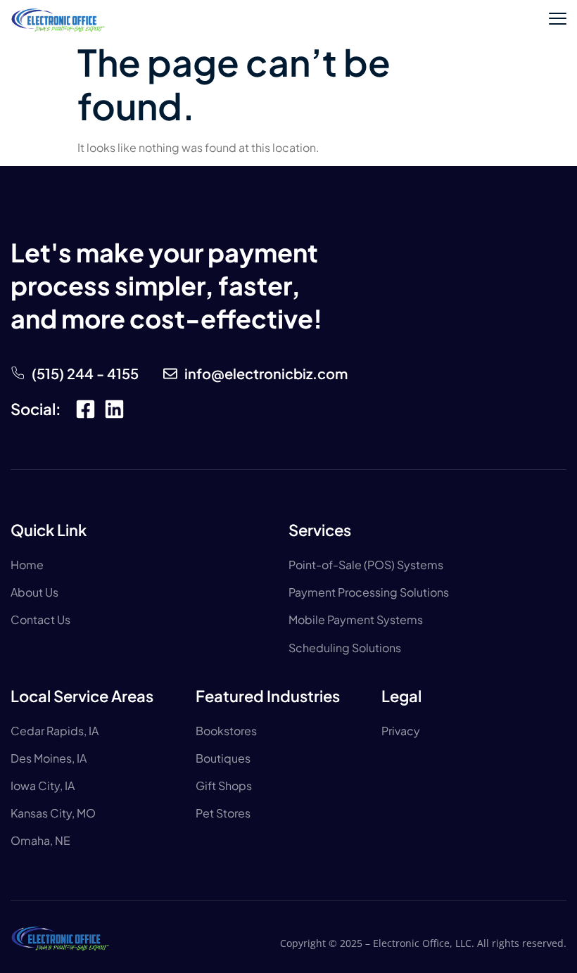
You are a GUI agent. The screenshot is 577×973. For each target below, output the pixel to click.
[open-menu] (557, 20)
